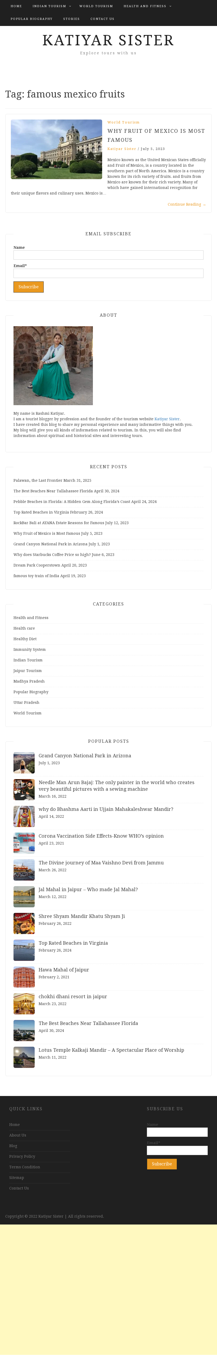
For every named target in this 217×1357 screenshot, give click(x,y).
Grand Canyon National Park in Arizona (50, 544)
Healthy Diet (25, 639)
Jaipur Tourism (27, 671)
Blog (13, 1146)
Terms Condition (24, 1167)
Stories (71, 19)
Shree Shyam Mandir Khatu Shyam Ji (82, 916)
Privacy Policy (22, 1156)
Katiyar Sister (108, 40)
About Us (17, 1135)
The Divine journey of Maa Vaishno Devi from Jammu (101, 862)
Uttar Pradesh (26, 702)
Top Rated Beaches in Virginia (41, 512)
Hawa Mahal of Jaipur (64, 970)
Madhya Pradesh (29, 681)
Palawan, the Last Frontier (37, 480)
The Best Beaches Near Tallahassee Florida (53, 491)
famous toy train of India (36, 576)
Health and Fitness (145, 6)
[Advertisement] (108, 1290)
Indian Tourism (49, 6)
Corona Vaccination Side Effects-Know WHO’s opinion (101, 836)
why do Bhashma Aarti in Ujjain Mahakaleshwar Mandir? (106, 809)
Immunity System (29, 649)
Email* (20, 266)
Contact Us (103, 19)
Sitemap (16, 1177)
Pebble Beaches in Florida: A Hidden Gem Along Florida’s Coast (71, 502)
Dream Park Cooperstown (36, 565)
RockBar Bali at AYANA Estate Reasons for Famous (58, 523)
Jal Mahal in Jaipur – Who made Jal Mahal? (88, 889)
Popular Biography (32, 19)
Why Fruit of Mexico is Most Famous (46, 533)
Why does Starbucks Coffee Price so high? (52, 554)
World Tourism (96, 6)
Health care (24, 628)
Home (16, 6)
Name (19, 247)
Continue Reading (187, 204)
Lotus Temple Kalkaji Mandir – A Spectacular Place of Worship (111, 1050)
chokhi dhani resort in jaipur (73, 996)
